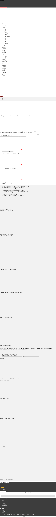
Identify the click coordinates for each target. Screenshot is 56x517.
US (3, 74)
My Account (3, 511)
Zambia (5, 38)
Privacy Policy (3, 506)
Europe (21, 149)
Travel (4, 70)
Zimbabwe (6, 41)
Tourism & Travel (4, 68)
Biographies (4, 52)
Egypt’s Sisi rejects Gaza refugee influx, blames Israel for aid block (31, 356)
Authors (4, 45)
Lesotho (6, 40)
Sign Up (3, 512)
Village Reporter (6, 117)
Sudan (5, 26)
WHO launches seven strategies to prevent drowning (8, 194)
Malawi (5, 39)
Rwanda (6, 34)
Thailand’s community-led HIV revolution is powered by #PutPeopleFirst (10, 193)
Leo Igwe (11, 317)
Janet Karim (11, 293)
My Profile (3, 510)
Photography (4, 66)
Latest (3, 37)
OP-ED (4, 50)
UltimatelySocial (33, 516)
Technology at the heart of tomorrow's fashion (7, 418)
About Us (3, 44)
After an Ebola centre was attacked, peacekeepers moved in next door (10, 192)
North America (5, 76)
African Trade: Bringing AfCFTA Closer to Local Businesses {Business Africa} (11, 195)
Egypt (5, 25)
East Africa (4, 31)
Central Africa (3, 2)
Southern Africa (4, 5)
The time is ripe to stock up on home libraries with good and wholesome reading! (11, 190)
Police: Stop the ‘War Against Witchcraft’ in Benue (10, 354)
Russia (4, 75)
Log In (2, 509)
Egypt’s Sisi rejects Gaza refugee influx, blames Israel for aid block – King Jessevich (12, 356)
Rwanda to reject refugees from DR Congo (6, 479)
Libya (5, 24)
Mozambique (6, 43)
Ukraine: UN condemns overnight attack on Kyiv (8, 151)
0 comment (10, 152)
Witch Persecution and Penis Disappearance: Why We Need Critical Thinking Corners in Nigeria (15, 315)
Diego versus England (3, 462)
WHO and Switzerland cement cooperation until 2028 (8, 188)
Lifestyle (3, 4)
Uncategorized (5, 71)
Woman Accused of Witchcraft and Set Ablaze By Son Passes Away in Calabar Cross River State (13, 186)
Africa (2, 23)
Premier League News (4, 505)
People (4, 53)
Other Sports (4, 67)
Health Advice (5, 58)
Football (4, 64)
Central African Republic (8, 36)
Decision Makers (5, 51)
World (2, 1)
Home (2, 22)
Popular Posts (2, 358)
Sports (2, 63)
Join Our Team (3, 503)
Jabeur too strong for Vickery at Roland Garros (11, 355)
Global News (4, 46)
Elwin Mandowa (10, 419)
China (3, 73)
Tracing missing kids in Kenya (4, 398)
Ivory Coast (6, 28)
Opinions (3, 62)
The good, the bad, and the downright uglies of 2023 (8, 269)
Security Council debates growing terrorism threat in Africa (7, 135)
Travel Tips (4, 69)
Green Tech (4, 48)
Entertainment (4, 55)
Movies (5, 57)
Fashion (4, 54)
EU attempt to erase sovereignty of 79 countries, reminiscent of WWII (11, 292)
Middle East (4, 72)
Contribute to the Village (4, 502)
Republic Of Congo (7, 33)
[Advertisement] (28, 16)
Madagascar (6, 32)
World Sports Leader (4, 504)
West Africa (4, 27)
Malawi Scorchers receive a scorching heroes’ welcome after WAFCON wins (11, 187)
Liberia (5, 29)
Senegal (5, 30)
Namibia (6, 42)
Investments (4, 47)
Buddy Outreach (4, 353)
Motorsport (4, 65)
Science (4, 59)
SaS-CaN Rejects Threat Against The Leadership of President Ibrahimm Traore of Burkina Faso (13, 191)
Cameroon (6, 35)
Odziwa (2, 354)
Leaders (3, 3)
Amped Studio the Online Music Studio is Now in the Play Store (10, 378)
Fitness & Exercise (5, 61)
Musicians (6, 56)
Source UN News (30, 132)
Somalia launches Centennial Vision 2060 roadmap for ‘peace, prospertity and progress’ (16, 353)
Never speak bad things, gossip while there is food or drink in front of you (10, 189)
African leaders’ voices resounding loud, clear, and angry (9, 343)
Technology (6, 60)
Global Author (10, 209)
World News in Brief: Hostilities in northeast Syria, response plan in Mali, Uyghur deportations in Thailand (13, 136)
